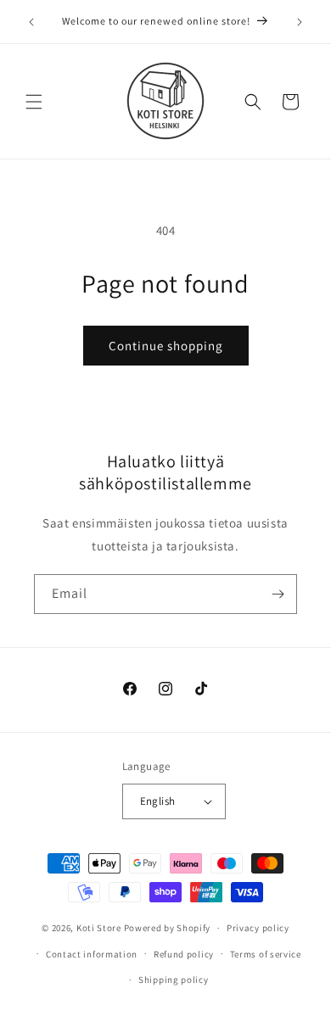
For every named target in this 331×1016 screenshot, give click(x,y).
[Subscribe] (277, 594)
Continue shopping (166, 346)
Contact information (91, 954)
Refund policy (184, 954)
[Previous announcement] (31, 22)
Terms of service (265, 954)
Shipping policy (173, 979)
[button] (34, 101)
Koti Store (98, 928)
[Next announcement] (299, 22)
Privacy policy (258, 928)
